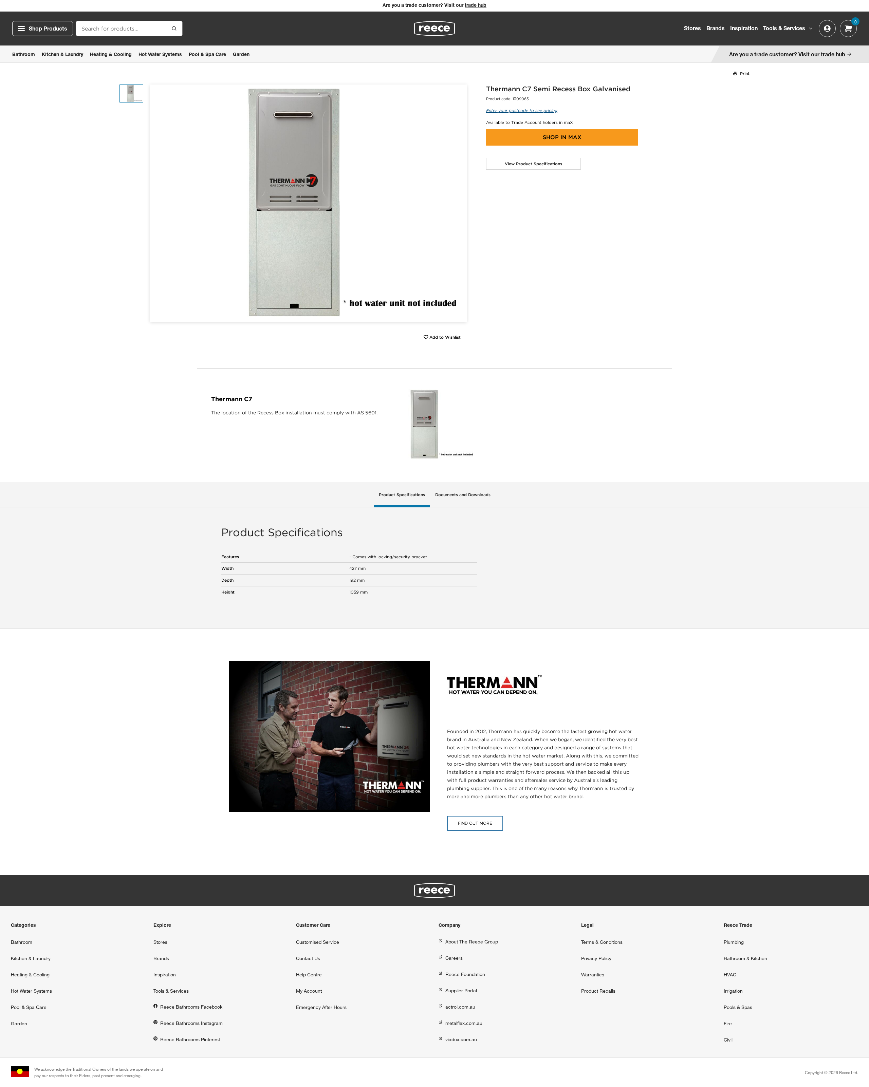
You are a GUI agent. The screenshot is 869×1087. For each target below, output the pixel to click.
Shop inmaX (562, 137)
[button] (459, 203)
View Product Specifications (533, 163)
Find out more (475, 823)
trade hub (475, 5)
